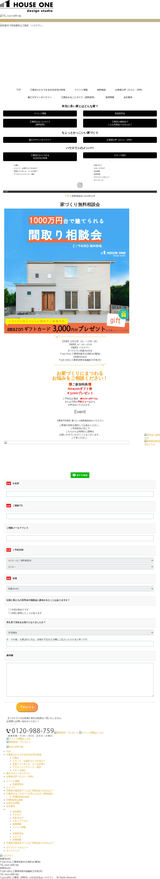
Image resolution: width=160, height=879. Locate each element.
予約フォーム (84, 401)
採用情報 (109, 97)
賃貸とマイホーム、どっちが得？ (28, 764)
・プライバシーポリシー (101, 177)
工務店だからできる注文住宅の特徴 (47, 90)
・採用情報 (96, 174)
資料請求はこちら (9, 20)
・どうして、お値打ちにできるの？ (25, 168)
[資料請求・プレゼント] (66, 732)
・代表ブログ (97, 165)
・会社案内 (96, 171)
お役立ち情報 (12, 803)
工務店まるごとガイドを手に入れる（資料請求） (30, 793)
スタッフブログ (20, 821)
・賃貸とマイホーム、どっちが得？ (25, 171)
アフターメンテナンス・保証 (26, 767)
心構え (15, 757)
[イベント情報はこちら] (91, 732)
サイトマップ (12, 850)
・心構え (15, 165)
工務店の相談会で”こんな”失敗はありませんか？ (30, 790)
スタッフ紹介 (19, 770)
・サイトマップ (97, 180)
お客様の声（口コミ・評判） (129, 90)
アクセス (16, 814)
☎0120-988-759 (89, 398)
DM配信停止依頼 (20, 796)
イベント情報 (81, 90)
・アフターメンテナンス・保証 (23, 174)
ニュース (10, 787)
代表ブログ (17, 818)
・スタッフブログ (98, 168)
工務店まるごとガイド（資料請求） (78, 97)
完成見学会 (17, 784)
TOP (18, 90)
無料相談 (101, 90)
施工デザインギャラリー (40, 97)
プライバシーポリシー (17, 847)
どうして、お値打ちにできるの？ (28, 761)
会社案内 (128, 97)
